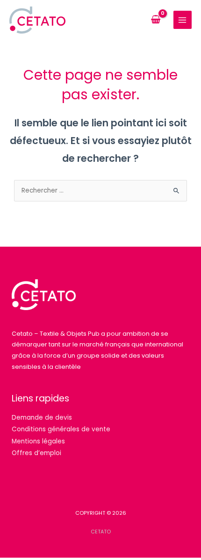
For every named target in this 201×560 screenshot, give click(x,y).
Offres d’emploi (36, 453)
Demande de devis (42, 417)
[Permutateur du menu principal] (182, 20)
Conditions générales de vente (61, 429)
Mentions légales (38, 441)
